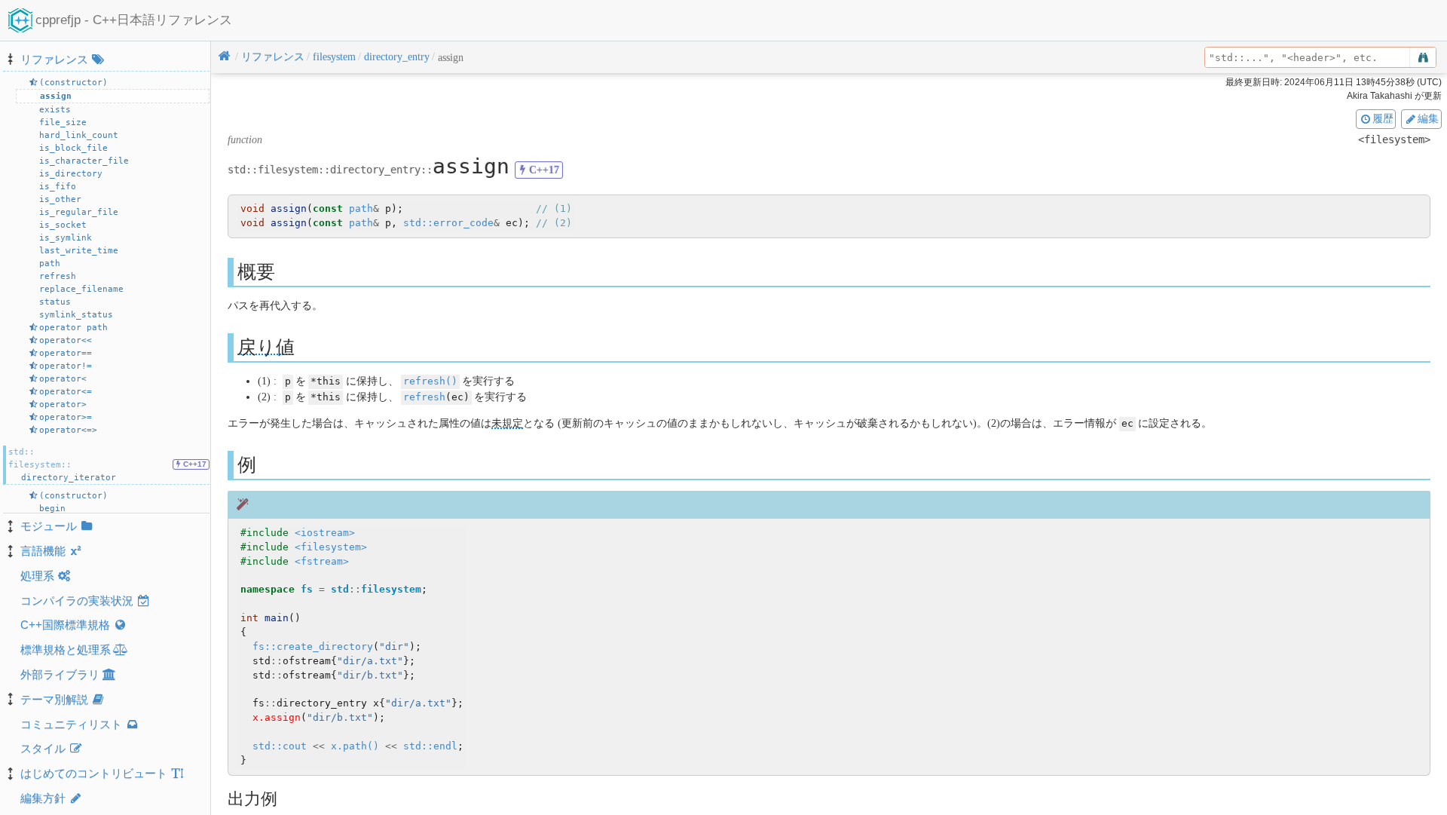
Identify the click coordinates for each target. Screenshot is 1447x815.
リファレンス (54, 59)
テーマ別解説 (54, 699)
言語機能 (43, 550)
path (361, 208)
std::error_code (448, 222)
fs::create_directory (312, 646)
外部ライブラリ (59, 674)
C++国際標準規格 (65, 624)
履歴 (1382, 118)
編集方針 (43, 798)
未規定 (507, 423)
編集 (1428, 118)
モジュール (48, 525)
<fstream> (322, 561)
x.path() (355, 746)
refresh (424, 397)
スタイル (43, 748)
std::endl (430, 746)
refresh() (430, 381)
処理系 (37, 575)
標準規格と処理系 (65, 649)
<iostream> (325, 532)
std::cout (279, 746)
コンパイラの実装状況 (76, 600)
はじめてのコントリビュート (93, 773)
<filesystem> (331, 547)
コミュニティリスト (71, 724)
